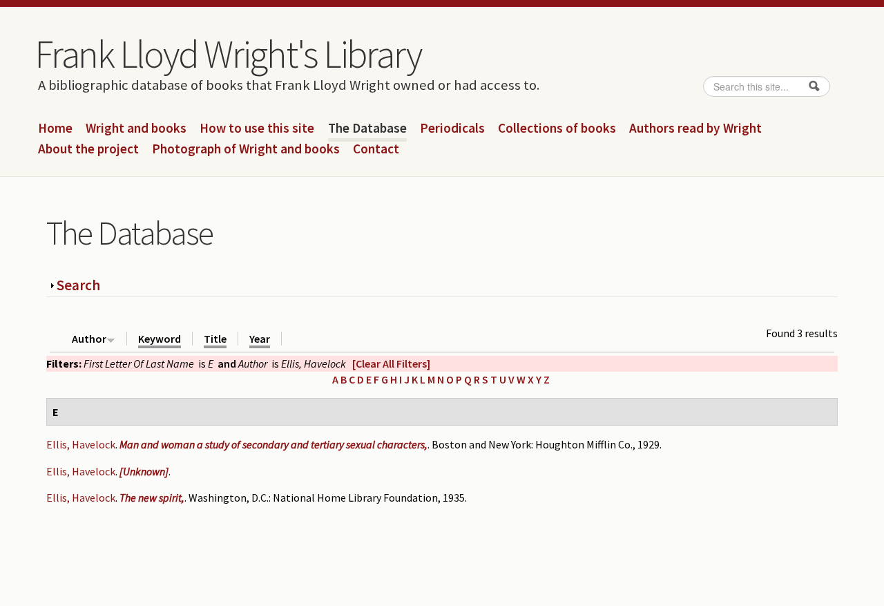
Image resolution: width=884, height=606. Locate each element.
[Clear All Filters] (391, 363)
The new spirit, (151, 497)
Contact (376, 149)
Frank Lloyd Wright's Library (228, 54)
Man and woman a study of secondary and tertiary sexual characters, (273, 444)
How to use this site (257, 128)
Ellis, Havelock (80, 444)
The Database (367, 128)
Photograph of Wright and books (246, 149)
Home (55, 128)
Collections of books (557, 128)
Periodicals (452, 128)
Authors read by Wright (695, 128)
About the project (88, 149)
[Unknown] (144, 471)
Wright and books (136, 128)
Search (78, 285)
